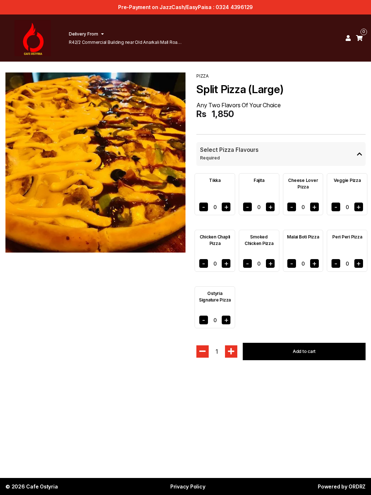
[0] (359, 38)
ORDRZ (357, 486)
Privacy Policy (187, 486)
